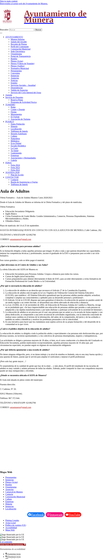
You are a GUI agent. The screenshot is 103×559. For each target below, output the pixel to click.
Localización (16, 129)
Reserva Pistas (17, 100)
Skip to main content (8, 1)
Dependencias (17, 88)
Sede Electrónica (18, 51)
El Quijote (15, 117)
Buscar (38, 30)
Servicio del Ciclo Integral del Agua (26, 92)
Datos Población (18, 124)
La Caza (14, 148)
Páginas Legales (12, 520)
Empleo (14, 83)
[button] (13, 544)
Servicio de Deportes (14, 97)
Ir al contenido (6, 542)
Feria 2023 (15, 167)
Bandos (14, 59)
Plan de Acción (17, 175)
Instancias (15, 75)
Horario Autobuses (19, 134)
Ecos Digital (16, 143)
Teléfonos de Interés (19, 131)
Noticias (14, 80)
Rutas (13, 107)
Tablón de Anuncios (19, 90)
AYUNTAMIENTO (14, 37)
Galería (14, 160)
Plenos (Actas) (17, 61)
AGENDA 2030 (12, 172)
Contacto (14, 179)
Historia (14, 126)
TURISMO (10, 104)
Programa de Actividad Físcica (24, 102)
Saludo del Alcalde (19, 42)
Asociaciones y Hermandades (23, 158)
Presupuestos (16, 71)
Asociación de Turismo (20, 119)
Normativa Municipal (20, 68)
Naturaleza (15, 138)
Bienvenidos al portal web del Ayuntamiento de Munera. (24, 3)
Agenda (8, 95)
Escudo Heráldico (18, 146)
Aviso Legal (10, 523)
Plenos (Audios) (17, 66)
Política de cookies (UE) (15, 525)
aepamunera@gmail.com (20, 239)
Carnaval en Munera (14, 492)
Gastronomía (16, 153)
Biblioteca (15, 141)
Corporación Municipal (20, 49)
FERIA (8, 163)
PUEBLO (9, 121)
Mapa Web (10, 530)
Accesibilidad (11, 527)
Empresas (15, 155)
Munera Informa (18, 39)
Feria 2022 (15, 170)
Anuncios (15, 78)
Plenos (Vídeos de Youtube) (22, 63)
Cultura (14, 136)
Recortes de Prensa (19, 44)
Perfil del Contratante (20, 46)
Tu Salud (14, 150)
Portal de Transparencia (21, 56)
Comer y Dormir (18, 109)
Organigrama (16, 54)
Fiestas (13, 112)
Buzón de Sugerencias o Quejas (24, 182)
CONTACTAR (12, 177)
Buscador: (4, 29)
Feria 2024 (15, 165)
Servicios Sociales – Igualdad (23, 85)
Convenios (15, 73)
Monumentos (16, 114)
